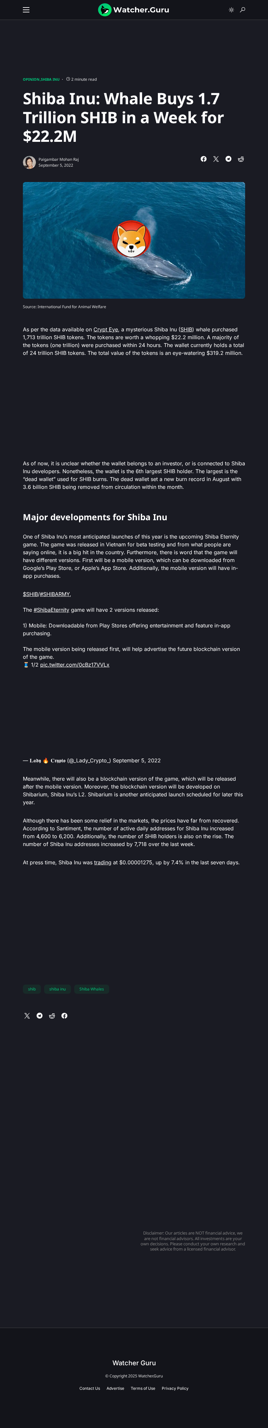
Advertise (115, 1388)
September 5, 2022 (137, 760)
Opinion (31, 79)
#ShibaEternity (51, 609)
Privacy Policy (175, 1388)
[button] (26, 9)
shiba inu (57, 989)
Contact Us (89, 1388)
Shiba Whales (91, 989)
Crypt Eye (105, 329)
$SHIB (30, 594)
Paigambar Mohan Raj (59, 159)
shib (32, 989)
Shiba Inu (50, 79)
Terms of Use (143, 1388)
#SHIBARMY (55, 594)
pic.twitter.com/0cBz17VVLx (74, 664)
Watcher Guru (134, 1363)
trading (102, 862)
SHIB (186, 329)
